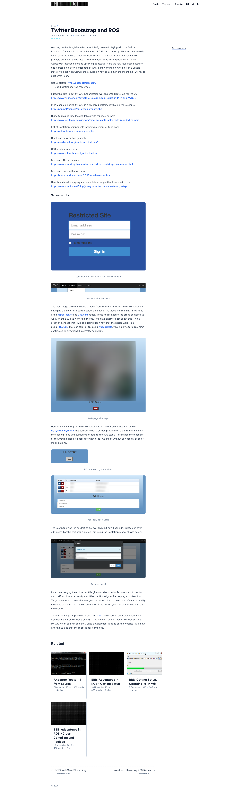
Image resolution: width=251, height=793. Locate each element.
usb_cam (83, 314)
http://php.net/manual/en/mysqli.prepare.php (76, 108)
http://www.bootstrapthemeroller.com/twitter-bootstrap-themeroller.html (92, 164)
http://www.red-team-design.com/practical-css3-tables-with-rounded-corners (95, 120)
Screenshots (179, 48)
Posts (53, 26)
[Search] (193, 4)
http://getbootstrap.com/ (82, 82)
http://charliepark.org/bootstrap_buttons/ (74, 142)
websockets (105, 326)
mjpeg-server (65, 314)
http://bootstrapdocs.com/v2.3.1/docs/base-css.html (81, 175)
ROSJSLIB (63, 326)
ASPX (100, 615)
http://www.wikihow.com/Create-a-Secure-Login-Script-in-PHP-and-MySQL (93, 97)
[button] (187, 4)
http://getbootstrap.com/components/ (72, 131)
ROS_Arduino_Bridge (62, 430)
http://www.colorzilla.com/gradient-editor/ (74, 153)
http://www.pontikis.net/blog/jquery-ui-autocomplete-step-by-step (89, 186)
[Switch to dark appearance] (198, 4)
